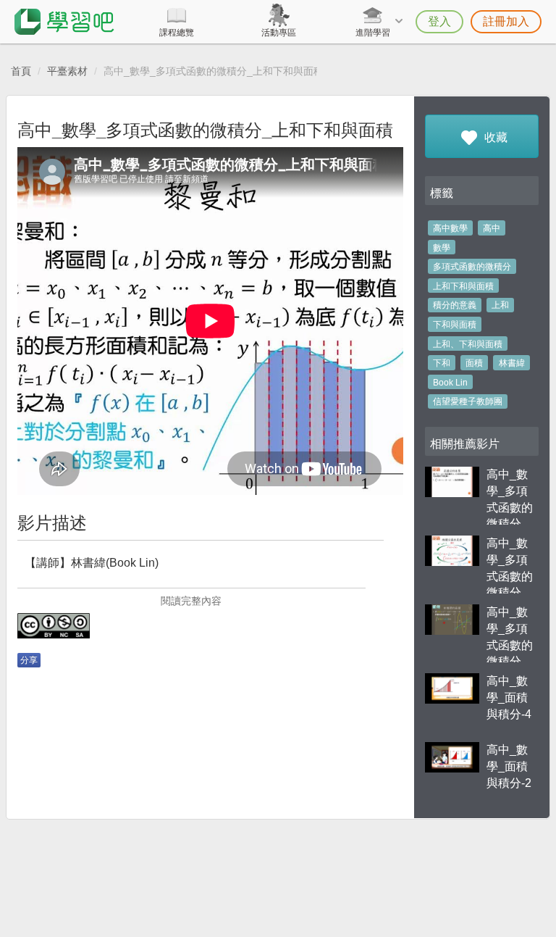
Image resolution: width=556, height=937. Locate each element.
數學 (441, 248)
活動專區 (278, 33)
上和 (500, 305)
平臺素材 (67, 71)
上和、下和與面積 (467, 344)
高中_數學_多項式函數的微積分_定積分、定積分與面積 (509, 524)
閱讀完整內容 (191, 601)
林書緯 (512, 363)
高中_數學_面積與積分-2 (508, 766)
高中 (491, 228)
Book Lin (450, 383)
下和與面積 (454, 325)
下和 (441, 363)
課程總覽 (176, 33)
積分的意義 (454, 305)
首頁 (21, 71)
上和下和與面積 (463, 286)
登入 (439, 21)
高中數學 (450, 228)
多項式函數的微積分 (472, 267)
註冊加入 (506, 21)
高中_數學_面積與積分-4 (508, 697)
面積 (474, 363)
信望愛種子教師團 (467, 401)
